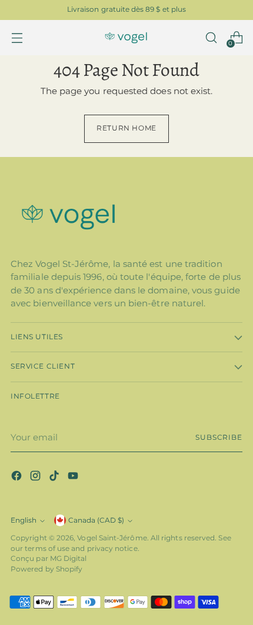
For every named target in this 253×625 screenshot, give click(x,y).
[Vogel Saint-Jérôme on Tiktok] (55, 478)
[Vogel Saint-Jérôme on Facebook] (18, 478)
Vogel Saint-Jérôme (112, 538)
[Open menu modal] (17, 38)
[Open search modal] (211, 38)
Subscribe (218, 437)
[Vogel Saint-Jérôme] (126, 38)
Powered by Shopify (46, 569)
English (23, 520)
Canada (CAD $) (96, 520)
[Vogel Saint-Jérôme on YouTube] (74, 478)
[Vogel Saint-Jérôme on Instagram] (36, 478)
